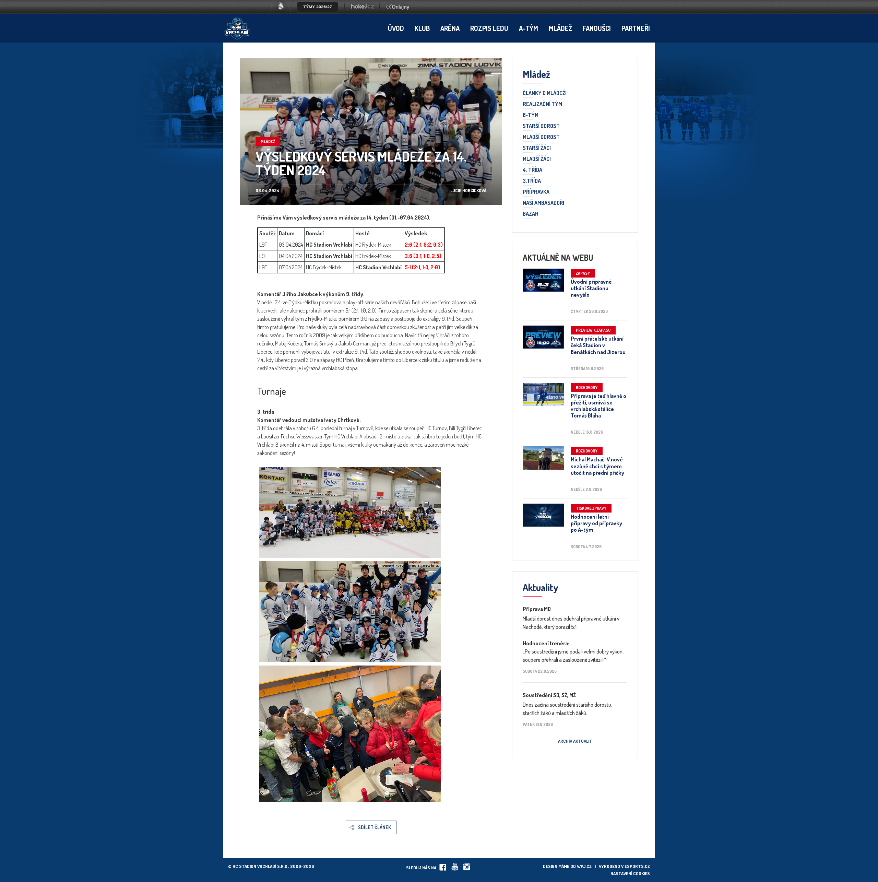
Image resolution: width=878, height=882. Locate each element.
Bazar (530, 214)
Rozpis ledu (489, 28)
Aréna (450, 28)
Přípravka (536, 192)
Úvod (396, 28)
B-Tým (530, 115)
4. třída (532, 170)
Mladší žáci (537, 159)
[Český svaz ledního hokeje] (283, 11)
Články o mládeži (545, 93)
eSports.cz (637, 866)
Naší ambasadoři (543, 203)
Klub (422, 28)
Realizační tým (542, 104)
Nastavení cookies (630, 873)
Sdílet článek (374, 827)
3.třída (532, 181)
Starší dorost (541, 126)
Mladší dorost (541, 137)
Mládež (560, 28)
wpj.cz (584, 866)
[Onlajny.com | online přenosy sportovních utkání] (399, 11)
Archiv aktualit (575, 741)
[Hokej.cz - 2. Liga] (362, 11)
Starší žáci (537, 148)
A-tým (528, 28)
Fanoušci (597, 28)
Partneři (635, 28)
